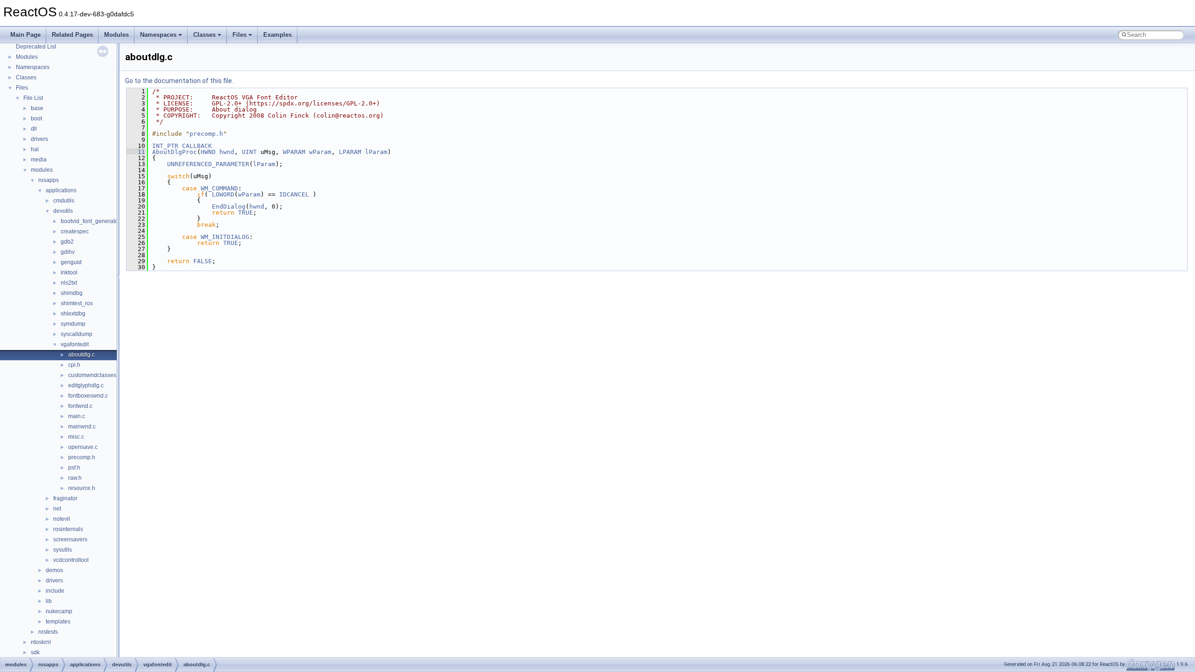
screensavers (70, 539)
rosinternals (68, 529)
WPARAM (294, 151)
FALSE (202, 261)
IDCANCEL (294, 194)
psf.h (74, 467)
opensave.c (83, 447)
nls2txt (69, 283)
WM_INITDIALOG (225, 236)
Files (239, 34)
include (55, 591)
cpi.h (74, 365)
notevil (61, 519)
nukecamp (59, 611)
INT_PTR (165, 145)
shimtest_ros (77, 303)
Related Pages (72, 34)
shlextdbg (73, 313)
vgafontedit (75, 344)
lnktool (69, 272)
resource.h (81, 488)
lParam (376, 151)
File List (33, 98)
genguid (71, 262)
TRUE (245, 212)
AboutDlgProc (174, 151)
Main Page (25, 34)
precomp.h (81, 457)
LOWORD (223, 194)
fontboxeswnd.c (88, 395)
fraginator (65, 498)
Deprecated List (36, 46)
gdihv (68, 252)
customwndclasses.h (94, 375)
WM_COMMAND (219, 188)
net (57, 508)
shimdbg (72, 293)
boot (36, 118)
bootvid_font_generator (90, 221)
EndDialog (229, 206)
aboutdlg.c (81, 354)
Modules (116, 34)
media (39, 159)
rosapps (48, 180)
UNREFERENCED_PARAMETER (208, 164)
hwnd (226, 151)
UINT (249, 151)
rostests (48, 632)
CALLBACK (197, 145)
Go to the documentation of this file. (179, 80)
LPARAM (350, 151)
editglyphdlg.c (86, 385)
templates (58, 621)
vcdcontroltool (71, 560)
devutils (63, 211)
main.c (76, 416)
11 (136, 151)
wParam (320, 151)
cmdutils (63, 200)
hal (35, 149)
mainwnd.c (82, 426)
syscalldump (76, 334)
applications (61, 190)
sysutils (62, 549)
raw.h (75, 478)
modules (42, 170)
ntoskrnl (41, 642)
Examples (277, 34)
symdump (73, 324)
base (37, 108)
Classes (204, 34)
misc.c (76, 437)
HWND (208, 151)
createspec (75, 231)
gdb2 (67, 241)
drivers (39, 139)
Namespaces (158, 34)
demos (54, 570)
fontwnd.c (80, 406)
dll (34, 129)
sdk (35, 652)
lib (49, 601)
